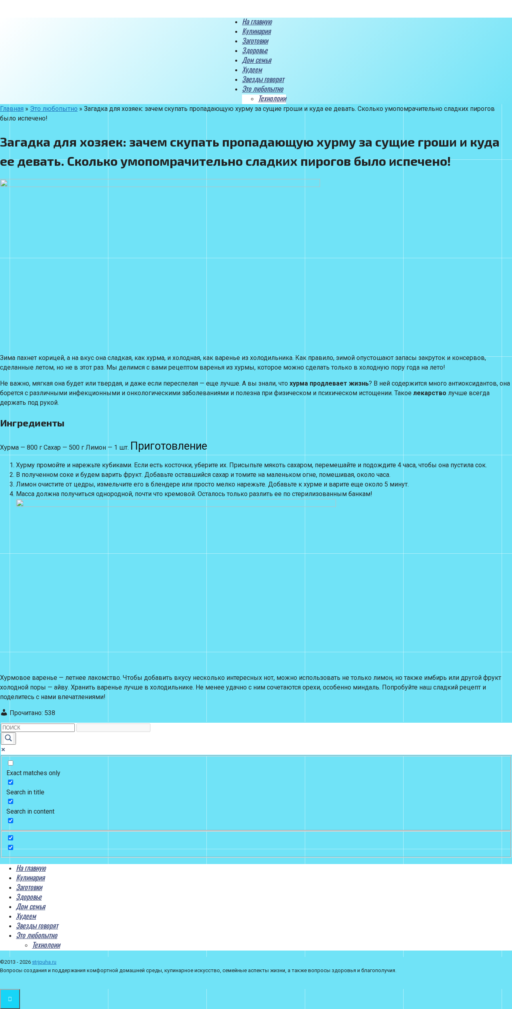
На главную (257, 21)
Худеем (252, 69)
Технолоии (272, 98)
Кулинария (256, 31)
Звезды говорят (263, 79)
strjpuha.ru (44, 962)
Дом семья (256, 59)
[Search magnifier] (8, 738)
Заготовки (255, 40)
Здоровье (255, 50)
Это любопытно (262, 88)
